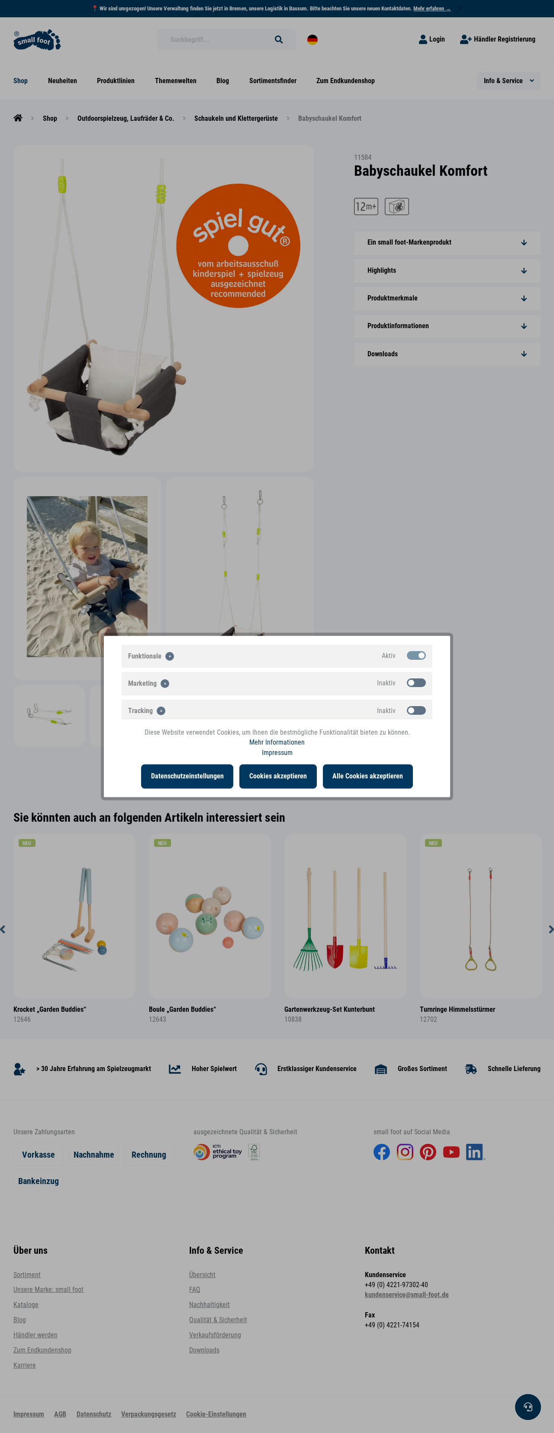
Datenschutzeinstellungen (187, 776)
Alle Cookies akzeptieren (367, 776)
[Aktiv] (416, 655)
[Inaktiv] (416, 682)
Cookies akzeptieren (278, 776)
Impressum (277, 752)
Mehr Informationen (277, 742)
